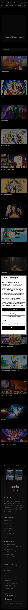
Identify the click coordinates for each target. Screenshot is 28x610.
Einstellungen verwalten (13, 314)
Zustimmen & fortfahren (13, 309)
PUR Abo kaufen (13, 328)
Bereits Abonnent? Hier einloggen (14, 330)
